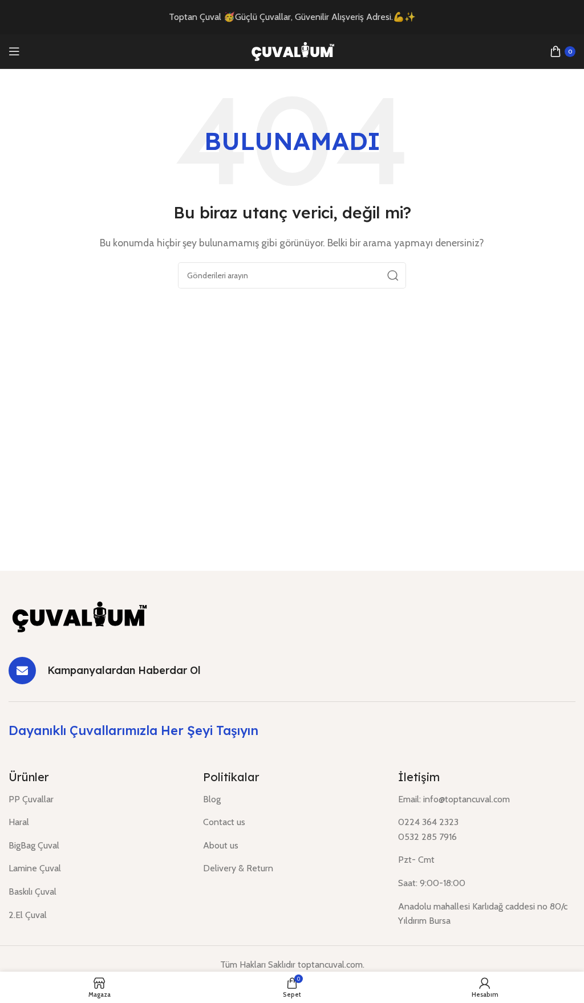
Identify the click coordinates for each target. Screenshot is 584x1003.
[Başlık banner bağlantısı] (292, 17)
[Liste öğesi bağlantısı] (97, 799)
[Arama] (393, 275)
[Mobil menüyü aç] (14, 51)
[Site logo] (292, 50)
